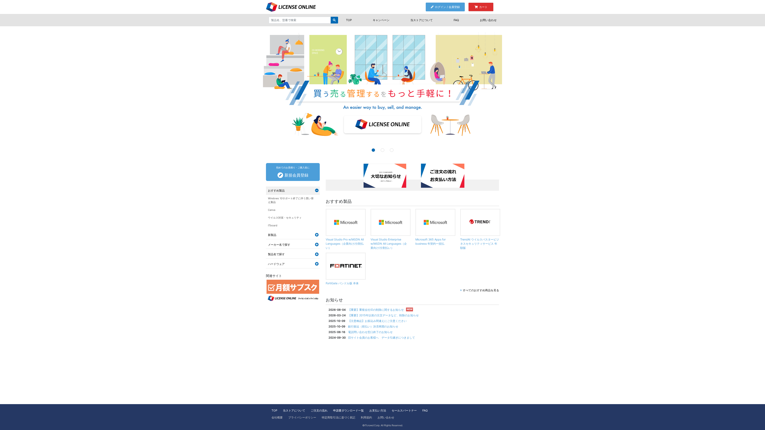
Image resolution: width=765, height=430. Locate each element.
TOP (349, 20)
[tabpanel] (383, 177)
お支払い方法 (377, 410)
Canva (271, 209)
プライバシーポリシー (302, 417)
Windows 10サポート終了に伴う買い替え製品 (291, 200)
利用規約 (366, 417)
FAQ (456, 20)
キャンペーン (381, 20)
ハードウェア (276, 264)
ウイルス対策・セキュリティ (285, 217)
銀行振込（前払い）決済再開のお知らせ (373, 326)
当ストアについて (421, 20)
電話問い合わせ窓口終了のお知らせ (370, 332)
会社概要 (277, 417)
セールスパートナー (404, 410)
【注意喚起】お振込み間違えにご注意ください (377, 320)
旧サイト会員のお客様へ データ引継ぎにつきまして (381, 337)
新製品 (272, 234)
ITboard (272, 225)
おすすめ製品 (276, 190)
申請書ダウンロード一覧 (348, 410)
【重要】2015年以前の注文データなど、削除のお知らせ (383, 315)
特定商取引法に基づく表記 (338, 417)
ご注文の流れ (319, 410)
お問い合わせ (488, 20)
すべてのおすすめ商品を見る (481, 290)
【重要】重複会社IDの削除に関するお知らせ (376, 309)
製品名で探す (276, 254)
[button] (57, 90)
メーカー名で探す (279, 244)
